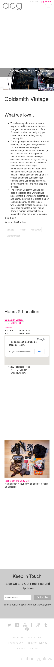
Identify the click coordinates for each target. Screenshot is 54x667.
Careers (20, 648)
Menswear (36, 229)
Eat (48, 71)
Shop (39, 74)
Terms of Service (37, 643)
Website (8, 327)
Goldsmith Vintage (14, 319)
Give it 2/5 (8, 218)
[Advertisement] (27, 39)
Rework (22, 229)
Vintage (10, 229)
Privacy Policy (15, 643)
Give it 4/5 (13, 218)
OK (39, 351)
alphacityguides (36, 658)
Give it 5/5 (15, 218)
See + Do (38, 71)
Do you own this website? (20, 352)
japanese (46, 1)
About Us (18, 637)
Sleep (48, 74)
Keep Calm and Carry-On (16, 480)
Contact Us (34, 637)
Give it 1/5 (5, 218)
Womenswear (13, 235)
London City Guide (19, 71)
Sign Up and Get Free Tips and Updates (28, 586)
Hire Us (34, 648)
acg (12, 4)
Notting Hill (15, 322)
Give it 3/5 (10, 218)
